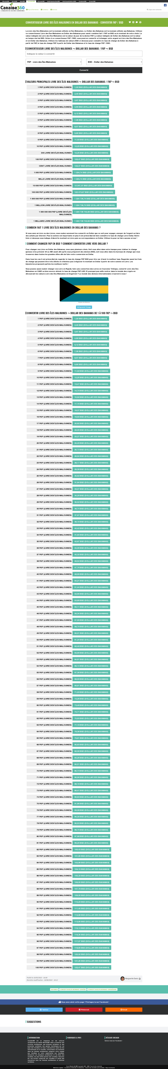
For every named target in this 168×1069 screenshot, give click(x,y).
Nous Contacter (110, 1067)
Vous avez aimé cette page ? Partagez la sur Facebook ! (85, 1002)
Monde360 (5, 1)
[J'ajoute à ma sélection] (133, 22)
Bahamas (54, 989)
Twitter (45, 1010)
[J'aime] (130, 22)
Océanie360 (82, 1)
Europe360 (41, 1)
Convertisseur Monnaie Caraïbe (73, 989)
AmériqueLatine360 (53, 1)
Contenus (45, 9)
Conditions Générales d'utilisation (74, 1067)
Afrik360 (14, 1)
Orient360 (92, 1)
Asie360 (22, 1)
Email (124, 1010)
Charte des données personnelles (95, 1067)
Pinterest (85, 1010)
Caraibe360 (31, 1)
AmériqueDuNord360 (69, 1)
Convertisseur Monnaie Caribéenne (102, 989)
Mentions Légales (58, 1067)
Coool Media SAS (71, 1066)
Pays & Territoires (33, 9)
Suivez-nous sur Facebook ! (113, 1040)
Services (54, 9)
